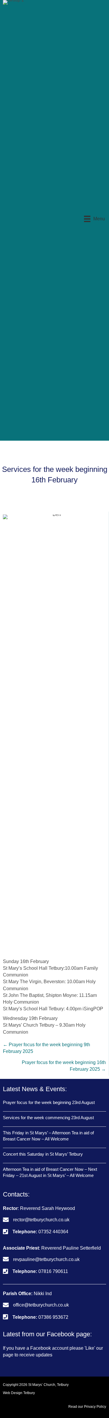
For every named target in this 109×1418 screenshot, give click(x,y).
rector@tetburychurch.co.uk (41, 1219)
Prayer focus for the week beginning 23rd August (49, 1102)
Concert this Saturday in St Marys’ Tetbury (43, 1154)
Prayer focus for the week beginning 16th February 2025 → (64, 1066)
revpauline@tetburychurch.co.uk (46, 1259)
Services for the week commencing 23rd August (48, 1117)
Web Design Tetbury (19, 1393)
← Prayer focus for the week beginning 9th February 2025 (46, 1048)
